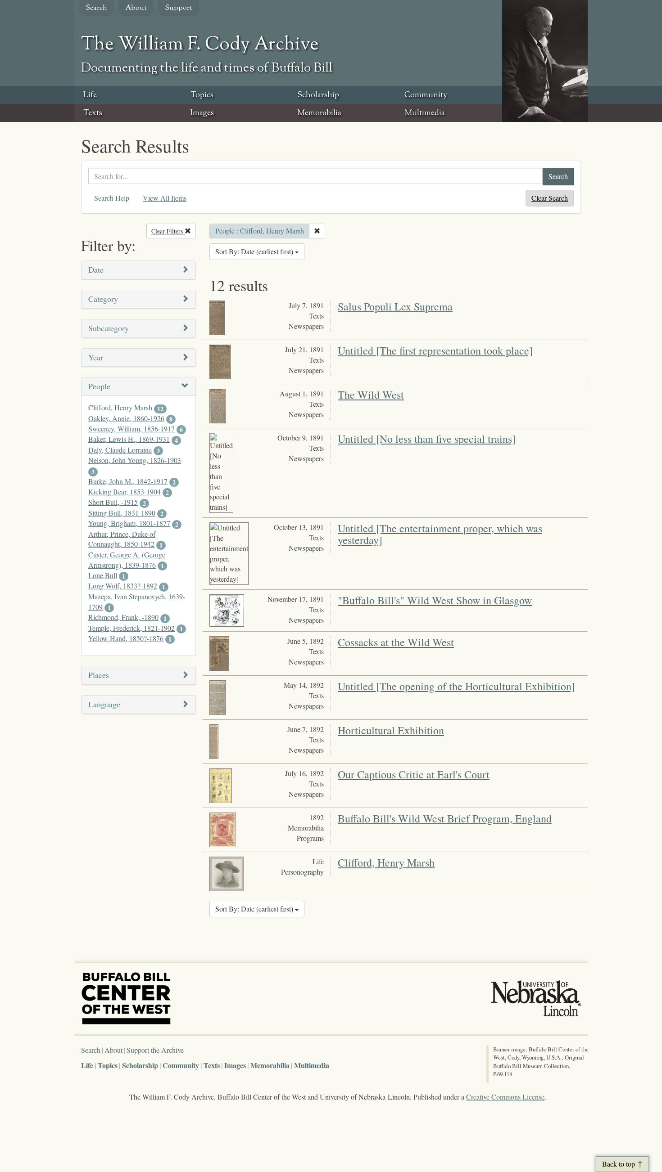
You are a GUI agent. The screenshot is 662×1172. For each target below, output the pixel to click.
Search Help (111, 197)
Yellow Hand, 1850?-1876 (125, 638)
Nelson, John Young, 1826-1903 (134, 460)
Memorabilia (319, 113)
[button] (138, 270)
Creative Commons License (505, 1096)
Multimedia (424, 113)
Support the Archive (155, 1050)
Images (202, 113)
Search (96, 8)
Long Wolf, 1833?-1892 (122, 585)
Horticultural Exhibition (391, 730)
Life (90, 95)
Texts (92, 113)
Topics (201, 95)
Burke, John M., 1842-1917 (128, 481)
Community (425, 95)
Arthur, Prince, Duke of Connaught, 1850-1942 (121, 539)
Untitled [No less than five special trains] (427, 438)
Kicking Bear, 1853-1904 (124, 491)
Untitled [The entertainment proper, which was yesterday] (440, 534)
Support (178, 8)
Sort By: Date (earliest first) (255, 251)
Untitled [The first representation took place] (435, 350)
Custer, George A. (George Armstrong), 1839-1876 (126, 560)
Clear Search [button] (549, 197)
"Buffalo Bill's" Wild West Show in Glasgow (435, 600)
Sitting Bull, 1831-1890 (121, 512)
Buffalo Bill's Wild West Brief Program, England (445, 818)
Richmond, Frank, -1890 (123, 617)
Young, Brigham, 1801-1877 (129, 523)
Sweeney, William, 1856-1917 (131, 428)
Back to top (618, 1163)
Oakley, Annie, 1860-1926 (126, 418)
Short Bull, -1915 (113, 502)
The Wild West (371, 394)
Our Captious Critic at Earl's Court (414, 774)
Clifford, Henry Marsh (120, 407)
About (136, 8)
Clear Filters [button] (173, 231)
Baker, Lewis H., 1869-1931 (129, 439)
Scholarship (318, 95)
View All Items (164, 197)
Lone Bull (102, 575)
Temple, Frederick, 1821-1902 (131, 628)
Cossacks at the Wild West (396, 642)
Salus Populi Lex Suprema (395, 306)
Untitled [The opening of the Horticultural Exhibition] (456, 686)
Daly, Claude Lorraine (120, 449)
